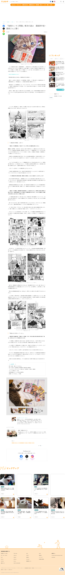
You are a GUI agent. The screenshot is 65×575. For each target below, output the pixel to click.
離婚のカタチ (3, 563)
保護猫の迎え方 (32, 4)
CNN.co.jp (15, 555)
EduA (1, 557)
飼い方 (41, 4)
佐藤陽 (36, 486)
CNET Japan (15, 553)
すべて (52, 58)
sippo (27, 553)
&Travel (6, 555)
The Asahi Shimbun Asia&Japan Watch (57, 555)
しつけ (44, 4)
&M (1, 555)
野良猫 (13, 442)
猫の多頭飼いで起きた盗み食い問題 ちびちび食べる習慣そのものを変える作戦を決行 (7, 512)
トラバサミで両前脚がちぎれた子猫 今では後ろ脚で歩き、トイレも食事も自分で (40, 512)
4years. (40, 553)
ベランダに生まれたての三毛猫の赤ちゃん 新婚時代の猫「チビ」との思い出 (40, 489)
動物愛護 (37, 4)
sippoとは (13, 4)
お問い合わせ (10, 569)
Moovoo (2, 559)
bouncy (15, 561)
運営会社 (2, 569)
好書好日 (27, 557)
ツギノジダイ (41, 557)
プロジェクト (18, 4)
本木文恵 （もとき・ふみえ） (22, 417)
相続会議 (40, 555)
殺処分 (12, 21)
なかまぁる (27, 559)
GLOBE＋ (27, 555)
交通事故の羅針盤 (41, 559)
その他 (51, 4)
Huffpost (15, 557)
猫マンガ (17, 442)
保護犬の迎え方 (25, 4)
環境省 (30, 442)
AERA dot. (15, 559)
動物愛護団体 (22, 442)
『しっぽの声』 (12, 364)
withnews (2, 561)
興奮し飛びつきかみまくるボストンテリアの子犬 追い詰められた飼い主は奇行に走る (57, 512)
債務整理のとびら (28, 561)
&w (3, 555)
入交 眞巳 (2, 486)
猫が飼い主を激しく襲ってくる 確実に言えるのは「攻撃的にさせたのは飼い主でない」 (7, 489)
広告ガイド (6, 569)
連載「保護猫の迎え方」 (23, 430)
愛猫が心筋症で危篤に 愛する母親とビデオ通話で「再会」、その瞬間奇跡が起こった (24, 512)
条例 (33, 442)
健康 (47, 4)
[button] (10, 411)
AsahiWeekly (53, 557)
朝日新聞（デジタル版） (4, 553)
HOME (4, 21)
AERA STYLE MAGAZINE (17, 563)
